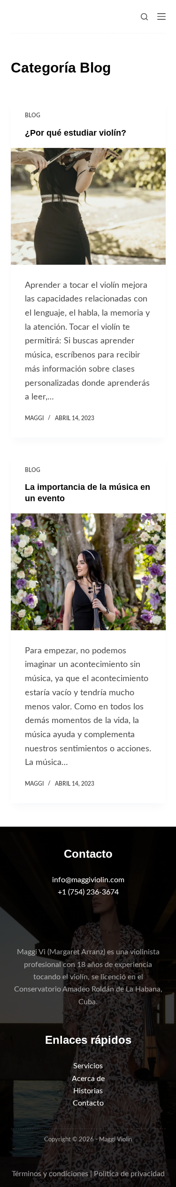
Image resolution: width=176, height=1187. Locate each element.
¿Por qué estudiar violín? (75, 133)
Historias (88, 1091)
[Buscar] (144, 16)
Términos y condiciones (50, 1174)
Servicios (88, 1066)
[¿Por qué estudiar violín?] (88, 206)
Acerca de (88, 1078)
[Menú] (161, 16)
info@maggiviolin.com (88, 880)
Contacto (88, 1103)
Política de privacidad (129, 1174)
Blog (32, 115)
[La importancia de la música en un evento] (88, 571)
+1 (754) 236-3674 (88, 892)
